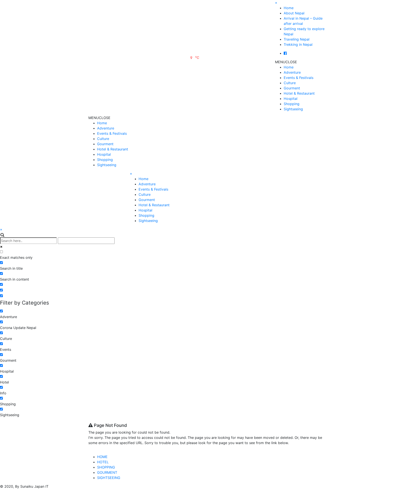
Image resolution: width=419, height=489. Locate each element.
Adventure (292, 72)
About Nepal (294, 13)
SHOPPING (106, 467)
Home (289, 8)
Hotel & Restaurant (299, 93)
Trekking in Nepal (298, 44)
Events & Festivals (298, 77)
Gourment (292, 88)
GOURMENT (107, 472)
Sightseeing (293, 109)
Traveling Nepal (296, 39)
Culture (290, 83)
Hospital (290, 98)
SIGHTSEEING (108, 477)
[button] (286, 62)
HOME (102, 457)
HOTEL (103, 462)
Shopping (291, 104)
